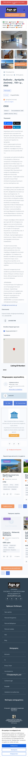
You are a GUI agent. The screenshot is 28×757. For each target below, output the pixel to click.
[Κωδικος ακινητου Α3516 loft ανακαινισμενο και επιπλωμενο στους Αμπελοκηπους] (14, 716)
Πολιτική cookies (9, 629)
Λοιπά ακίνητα (8, 671)
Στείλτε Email (21, 403)
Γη (5, 660)
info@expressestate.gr (9, 305)
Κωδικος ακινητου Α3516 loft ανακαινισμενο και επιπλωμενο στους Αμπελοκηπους (14, 720)
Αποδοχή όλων (14, 745)
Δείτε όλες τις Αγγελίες (15, 389)
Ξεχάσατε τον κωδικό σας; (11, 692)
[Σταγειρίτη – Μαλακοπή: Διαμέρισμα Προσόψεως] (14, 705)
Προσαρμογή (14, 749)
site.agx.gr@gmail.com (14, 593)
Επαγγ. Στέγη (8, 665)
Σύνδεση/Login (8, 681)
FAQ (5, 635)
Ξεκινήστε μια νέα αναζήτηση (11, 568)
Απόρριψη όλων (14, 753)
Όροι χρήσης (8, 612)
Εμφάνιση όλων (7, 506)
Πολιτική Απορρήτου (10, 618)
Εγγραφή (6, 686)
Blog (5, 640)
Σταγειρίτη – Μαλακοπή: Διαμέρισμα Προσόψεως (14, 709)
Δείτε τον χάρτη (9, 102)
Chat (9, 403)
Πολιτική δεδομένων (10, 623)
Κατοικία (6, 654)
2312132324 (14, 589)
